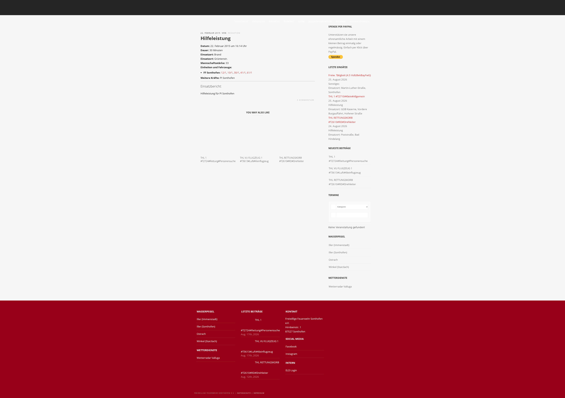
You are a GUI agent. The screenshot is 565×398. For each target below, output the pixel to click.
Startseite (241, 21)
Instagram (291, 354)
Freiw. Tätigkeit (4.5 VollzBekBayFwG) (349, 75)
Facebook (291, 346)
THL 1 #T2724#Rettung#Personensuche (218, 159)
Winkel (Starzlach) (339, 267)
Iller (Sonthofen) (338, 252)
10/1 (230, 72)
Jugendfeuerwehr (320, 21)
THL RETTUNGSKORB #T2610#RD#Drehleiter (291, 159)
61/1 (249, 72)
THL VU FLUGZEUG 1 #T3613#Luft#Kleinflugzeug (254, 159)
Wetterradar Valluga (340, 286)
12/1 (223, 72)
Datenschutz (244, 393)
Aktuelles (258, 21)
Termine (289, 21)
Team (301, 21)
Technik (341, 21)
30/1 (236, 72)
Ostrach (333, 259)
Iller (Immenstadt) (339, 245)
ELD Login (291, 370)
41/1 (243, 72)
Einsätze (274, 21)
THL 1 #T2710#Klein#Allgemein (346, 96)
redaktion (234, 33)
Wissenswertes (359, 21)
